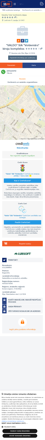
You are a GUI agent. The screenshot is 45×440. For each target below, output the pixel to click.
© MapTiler (23, 139)
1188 (6, 4)
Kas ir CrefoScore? (22, 180)
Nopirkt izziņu (25, 243)
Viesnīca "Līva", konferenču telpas (14, 15)
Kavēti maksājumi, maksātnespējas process (24, 301)
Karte (34, 65)
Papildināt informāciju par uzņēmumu (22, 58)
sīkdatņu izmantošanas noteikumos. (13, 421)
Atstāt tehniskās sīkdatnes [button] (19, 436)
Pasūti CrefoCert (22, 222)
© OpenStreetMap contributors (35, 139)
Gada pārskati (15, 307)
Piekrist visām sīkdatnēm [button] (20, 431)
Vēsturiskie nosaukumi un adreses (24, 311)
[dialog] (22, 415)
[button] (22, 423)
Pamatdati (11, 65)
